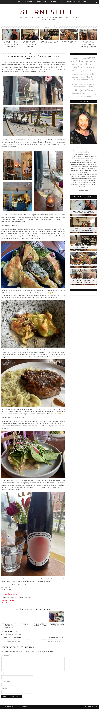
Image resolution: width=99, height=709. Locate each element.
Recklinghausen (84, 84)
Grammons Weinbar (7, 600)
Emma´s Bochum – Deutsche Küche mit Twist (41, 624)
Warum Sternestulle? (76, 2)
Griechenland (89, 67)
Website (4, 688)
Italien (79, 74)
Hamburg (86, 71)
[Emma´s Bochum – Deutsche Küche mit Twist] (41, 616)
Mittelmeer (77, 79)
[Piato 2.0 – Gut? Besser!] (25, 616)
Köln (93, 74)
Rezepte (28, 2)
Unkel (89, 94)
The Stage (4, 602)
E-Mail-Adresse (6, 681)
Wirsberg (93, 94)
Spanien (74, 94)
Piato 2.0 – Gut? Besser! (25, 623)
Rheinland (82, 86)
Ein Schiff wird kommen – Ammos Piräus (57, 624)
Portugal (74, 84)
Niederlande (90, 79)
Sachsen (90, 90)
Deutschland (75, 64)
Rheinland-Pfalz (89, 86)
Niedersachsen (76, 82)
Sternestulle (49, 12)
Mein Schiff (90, 77)
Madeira (78, 77)
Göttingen (80, 71)
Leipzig (74, 77)
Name (3, 674)
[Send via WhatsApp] (16, 632)
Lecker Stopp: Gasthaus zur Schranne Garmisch (52, 640)
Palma (94, 82)
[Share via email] (8, 632)
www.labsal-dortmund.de (9, 594)
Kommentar (5, 655)
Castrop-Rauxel (90, 61)
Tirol (86, 94)
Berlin (72, 61)
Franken (81, 67)
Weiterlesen (83, 191)
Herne (93, 70)
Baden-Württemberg (81, 58)
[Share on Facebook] (11, 632)
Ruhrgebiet (16, 634)
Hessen (74, 74)
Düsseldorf (91, 64)
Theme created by (89, 706)
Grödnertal (74, 71)
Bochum (79, 61)
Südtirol (81, 94)
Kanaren (84, 74)
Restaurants (15, 2)
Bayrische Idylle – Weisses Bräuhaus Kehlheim (9, 625)
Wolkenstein (79, 97)
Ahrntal (74, 58)
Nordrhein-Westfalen (86, 82)
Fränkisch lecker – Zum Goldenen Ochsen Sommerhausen (15, 640)
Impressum (23, 706)
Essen (75, 67)
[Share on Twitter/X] (14, 632)
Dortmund (7, 634)
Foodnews (41, 2)
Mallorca (83, 77)
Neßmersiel (84, 79)
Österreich (87, 97)
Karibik (89, 74)
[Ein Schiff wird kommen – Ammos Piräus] (56, 616)
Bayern (91, 58)
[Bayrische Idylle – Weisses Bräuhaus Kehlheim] (9, 616)
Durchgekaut (57, 2)
